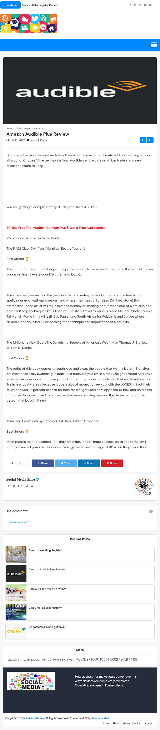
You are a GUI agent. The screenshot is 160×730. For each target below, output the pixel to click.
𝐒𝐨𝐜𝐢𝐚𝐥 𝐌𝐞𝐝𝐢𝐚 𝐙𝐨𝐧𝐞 (20, 479)
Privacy (126, 723)
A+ (143, 140)
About (115, 723)
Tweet (67, 463)
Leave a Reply (38, 140)
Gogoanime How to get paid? (47, 627)
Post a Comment (18, 521)
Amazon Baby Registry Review (40, 4)
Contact (136, 723)
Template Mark (101, 718)
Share (44, 463)
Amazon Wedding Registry (45, 550)
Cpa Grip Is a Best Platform (45, 608)
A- (150, 140)
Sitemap (148, 723)
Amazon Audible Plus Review (47, 569)
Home (106, 723)
